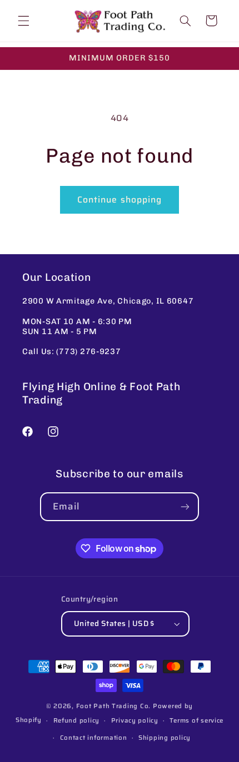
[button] (23, 20)
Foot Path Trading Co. (113, 706)
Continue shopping (119, 199)
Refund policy (76, 720)
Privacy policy (134, 720)
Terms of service (196, 720)
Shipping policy (164, 738)
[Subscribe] (185, 506)
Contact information (93, 738)
